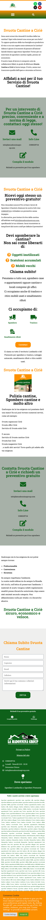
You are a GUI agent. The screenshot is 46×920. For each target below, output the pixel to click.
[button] (12, 14)
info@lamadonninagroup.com (27, 220)
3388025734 (6, 211)
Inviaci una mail (12, 139)
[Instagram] (35, 7)
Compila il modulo (23, 161)
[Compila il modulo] (23, 155)
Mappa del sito (23, 755)
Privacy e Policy (23, 749)
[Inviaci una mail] (12, 132)
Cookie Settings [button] (10, 914)
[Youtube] (40, 7)
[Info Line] (34, 132)
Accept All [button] (23, 914)
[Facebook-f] (40, 4)
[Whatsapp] (35, 4)
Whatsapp (34, 719)
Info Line (34, 139)
